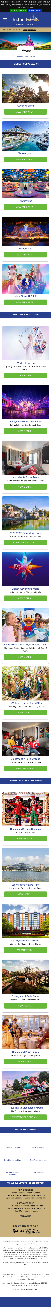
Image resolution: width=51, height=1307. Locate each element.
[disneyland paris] (27, 17)
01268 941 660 (14, 1208)
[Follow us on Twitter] (12, 1302)
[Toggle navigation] (5, 20)
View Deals (24, 431)
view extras (24, 1061)
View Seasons (24, 838)
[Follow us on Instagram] (4, 1302)
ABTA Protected (24, 1275)
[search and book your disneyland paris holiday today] (29, 1302)
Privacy (35, 1277)
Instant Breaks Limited (30, 1289)
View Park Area (24, 112)
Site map (31, 1279)
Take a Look (24, 375)
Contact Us (21, 1279)
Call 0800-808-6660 (25, 24)
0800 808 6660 (14, 1195)
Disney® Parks (14, 30)
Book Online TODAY (24, 542)
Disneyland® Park (29, 30)
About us (43, 1277)
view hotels (24, 950)
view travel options (24, 1117)
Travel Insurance (37, 1275)
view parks (24, 1006)
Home (4, 30)
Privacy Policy (35, 10)
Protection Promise (9, 1275)
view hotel (24, 894)
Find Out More (24, 768)
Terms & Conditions (23, 1277)
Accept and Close (18, 10)
